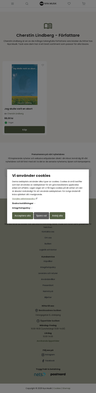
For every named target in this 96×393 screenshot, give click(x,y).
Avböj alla (57, 215)
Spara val (41, 215)
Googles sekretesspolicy (24, 198)
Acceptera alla (23, 215)
